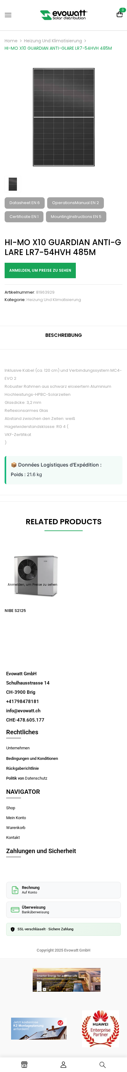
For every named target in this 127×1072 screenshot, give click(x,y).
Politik (12, 778)
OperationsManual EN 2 (75, 203)
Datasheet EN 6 (25, 203)
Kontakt (13, 837)
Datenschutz (36, 778)
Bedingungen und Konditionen (32, 758)
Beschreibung (63, 335)
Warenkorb (15, 827)
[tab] (63, 337)
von (21, 778)
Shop (10, 808)
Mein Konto (16, 817)
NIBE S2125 (15, 610)
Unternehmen (18, 748)
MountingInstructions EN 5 (76, 217)
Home (11, 41)
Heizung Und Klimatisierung (53, 41)
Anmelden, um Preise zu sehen (40, 270)
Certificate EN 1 (24, 217)
